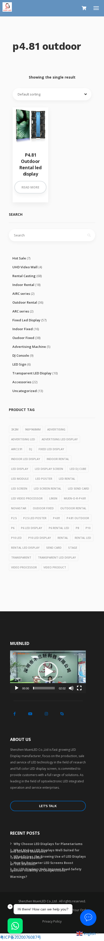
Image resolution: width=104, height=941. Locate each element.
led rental (67, 478)
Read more (30, 187)
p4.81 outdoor (78, 518)
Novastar (18, 508)
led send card (78, 488)
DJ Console (20, 355)
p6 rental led (59, 528)
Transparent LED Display (31, 373)
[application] (48, 671)
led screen (19, 488)
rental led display (25, 547)
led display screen (49, 469)
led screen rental (47, 488)
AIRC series (21, 293)
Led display (19, 469)
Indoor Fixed (22, 329)
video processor (24, 567)
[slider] (44, 688)
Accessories (21, 382)
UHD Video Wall (25, 267)
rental (63, 538)
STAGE (72, 547)
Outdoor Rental (24, 302)
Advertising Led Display (60, 439)
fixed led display (51, 449)
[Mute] (71, 688)
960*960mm (33, 429)
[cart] (84, 8)
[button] (48, 672)
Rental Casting (24, 276)
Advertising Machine (29, 346)
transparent (21, 557)
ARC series (20, 311)
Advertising (56, 429)
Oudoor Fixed (23, 337)
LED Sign (19, 364)
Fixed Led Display (26, 320)
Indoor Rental (23, 284)
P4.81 (56, 518)
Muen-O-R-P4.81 (75, 498)
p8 (77, 528)
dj (30, 449)
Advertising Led (23, 439)
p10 (88, 528)
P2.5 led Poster (34, 518)
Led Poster (43, 478)
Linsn (53, 498)
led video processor (27, 498)
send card (54, 547)
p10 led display (39, 538)
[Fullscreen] (79, 688)
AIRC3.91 (16, 449)
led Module (20, 478)
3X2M (14, 429)
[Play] (16, 688)
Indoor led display (25, 459)
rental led (83, 538)
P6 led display (31, 528)
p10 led (16, 538)
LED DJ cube (78, 469)
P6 (12, 528)
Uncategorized (24, 391)
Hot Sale (19, 258)
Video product (54, 567)
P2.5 (14, 518)
